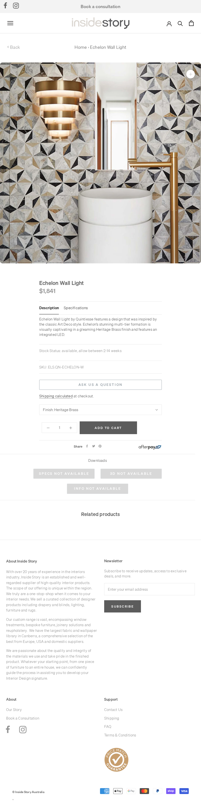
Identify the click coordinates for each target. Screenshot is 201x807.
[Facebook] (5, 5)
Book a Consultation (22, 718)
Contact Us (113, 709)
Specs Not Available (64, 473)
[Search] (180, 23)
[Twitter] (93, 446)
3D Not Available (131, 473)
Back (13, 47)
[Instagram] (16, 5)
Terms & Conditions (120, 735)
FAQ (108, 726)
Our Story (14, 709)
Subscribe (122, 606)
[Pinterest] (100, 446)
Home (81, 47)
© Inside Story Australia (28, 792)
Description (49, 308)
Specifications (76, 308)
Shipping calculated (56, 396)
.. (13, 798)
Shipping (111, 718)
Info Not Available (97, 488)
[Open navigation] (10, 23)
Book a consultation (100, 6)
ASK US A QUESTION (100, 384)
